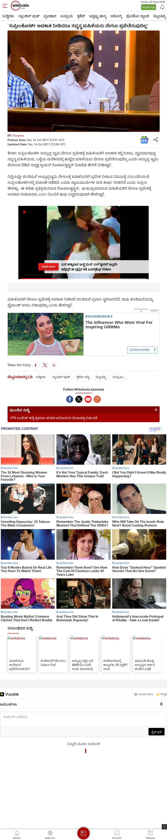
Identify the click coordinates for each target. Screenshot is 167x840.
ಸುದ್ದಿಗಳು (8, 15)
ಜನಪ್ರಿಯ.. (118, 377)
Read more (48, 266)
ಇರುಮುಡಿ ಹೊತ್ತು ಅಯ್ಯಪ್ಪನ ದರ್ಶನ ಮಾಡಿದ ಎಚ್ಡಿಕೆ (145, 665)
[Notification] (162, 6)
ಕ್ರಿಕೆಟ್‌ (81, 15)
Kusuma (18, 135)
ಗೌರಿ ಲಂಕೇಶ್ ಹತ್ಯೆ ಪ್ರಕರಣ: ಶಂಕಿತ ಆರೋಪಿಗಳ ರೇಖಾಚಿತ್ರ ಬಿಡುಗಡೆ (53, 417)
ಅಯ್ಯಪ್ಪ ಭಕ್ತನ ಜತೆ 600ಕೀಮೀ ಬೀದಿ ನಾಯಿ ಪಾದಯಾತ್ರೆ (82, 665)
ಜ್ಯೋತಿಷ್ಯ (101, 377)
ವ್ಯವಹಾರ (50, 15)
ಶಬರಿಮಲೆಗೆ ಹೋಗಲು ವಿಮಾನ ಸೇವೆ (53, 663)
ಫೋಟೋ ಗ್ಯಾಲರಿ (137, 15)
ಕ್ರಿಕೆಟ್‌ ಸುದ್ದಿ (82, 377)
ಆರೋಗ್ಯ (116, 15)
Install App (148, 7)
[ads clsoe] (164, 826)
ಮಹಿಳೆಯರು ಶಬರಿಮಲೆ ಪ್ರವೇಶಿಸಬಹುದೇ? (19, 665)
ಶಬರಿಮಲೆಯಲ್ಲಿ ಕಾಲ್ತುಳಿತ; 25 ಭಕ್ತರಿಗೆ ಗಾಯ (115, 665)
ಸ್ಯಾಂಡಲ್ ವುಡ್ (29, 15)
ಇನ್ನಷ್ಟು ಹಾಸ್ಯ (97, 15)
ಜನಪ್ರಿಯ (66, 15)
